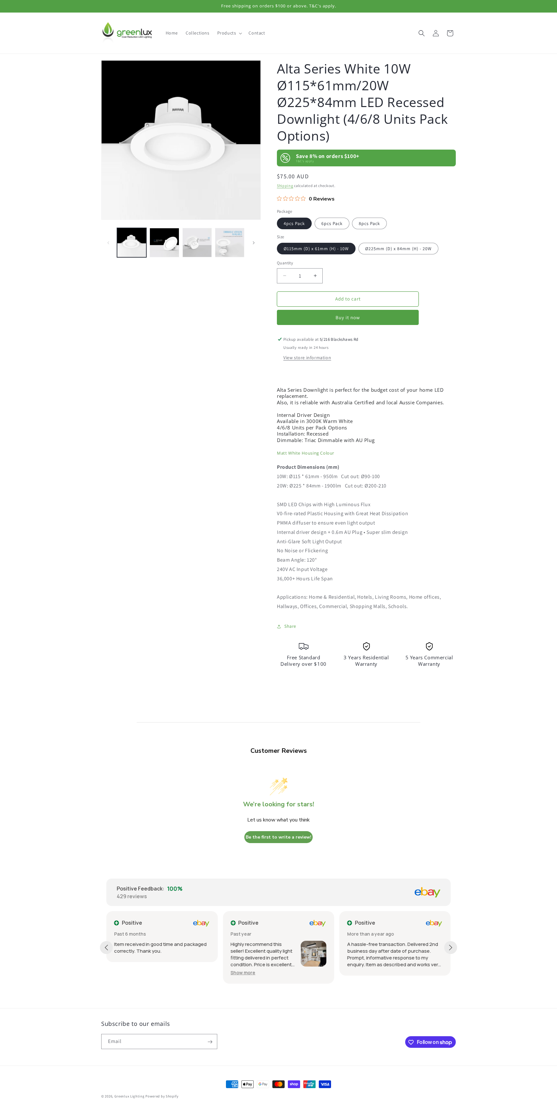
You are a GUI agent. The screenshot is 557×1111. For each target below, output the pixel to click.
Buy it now (348, 317)
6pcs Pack (332, 223)
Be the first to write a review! (278, 837)
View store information (307, 357)
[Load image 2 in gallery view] (164, 242)
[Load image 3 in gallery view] (197, 242)
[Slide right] (254, 243)
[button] (229, 33)
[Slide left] (108, 243)
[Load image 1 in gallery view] (131, 242)
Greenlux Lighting (129, 1096)
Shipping (285, 185)
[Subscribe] (210, 1041)
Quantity (285, 263)
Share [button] (290, 626)
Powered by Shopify (162, 1096)
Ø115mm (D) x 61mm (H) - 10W (316, 248)
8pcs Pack (369, 223)
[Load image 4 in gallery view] (229, 242)
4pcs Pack (294, 223)
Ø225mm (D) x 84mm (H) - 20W (398, 248)
